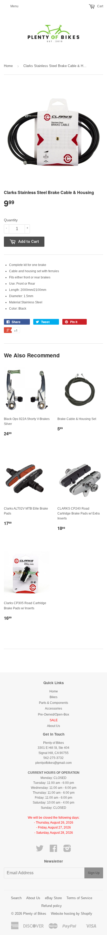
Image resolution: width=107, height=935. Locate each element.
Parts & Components (53, 703)
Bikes (53, 697)
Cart (99, 6)
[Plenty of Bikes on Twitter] (40, 850)
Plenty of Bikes (34, 914)
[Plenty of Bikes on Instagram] (67, 850)
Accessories (53, 708)
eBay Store (53, 898)
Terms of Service (79, 898)
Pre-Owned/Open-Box (53, 714)
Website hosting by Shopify (71, 914)
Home (8, 66)
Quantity (11, 220)
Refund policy (51, 906)
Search (16, 898)
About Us (53, 726)
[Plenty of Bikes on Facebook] (53, 850)
